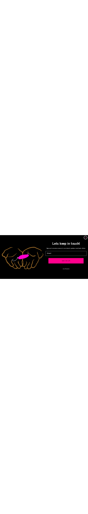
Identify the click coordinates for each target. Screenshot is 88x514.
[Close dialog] (85, 237)
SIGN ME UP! (66, 261)
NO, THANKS (66, 269)
